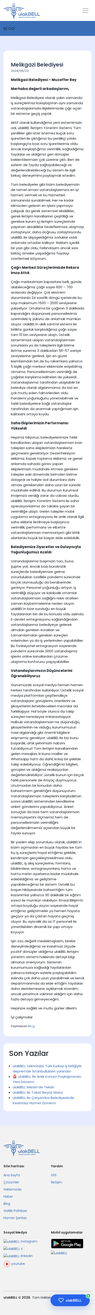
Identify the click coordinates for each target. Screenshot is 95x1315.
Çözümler (11, 1182)
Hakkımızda (12, 1189)
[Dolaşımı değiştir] (85, 11)
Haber (8, 1196)
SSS (53, 1175)
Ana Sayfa (11, 1175)
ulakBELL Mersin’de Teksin (33, 1087)
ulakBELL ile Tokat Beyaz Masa (38, 1092)
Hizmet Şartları (15, 1218)
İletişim (56, 1182)
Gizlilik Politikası (15, 1210)
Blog (31, 1026)
